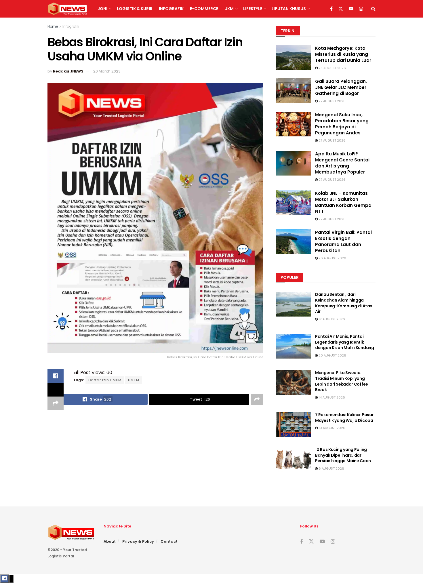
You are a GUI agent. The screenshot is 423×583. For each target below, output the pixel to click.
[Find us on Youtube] (351, 9)
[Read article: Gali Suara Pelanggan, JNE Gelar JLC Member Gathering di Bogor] (293, 90)
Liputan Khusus (289, 9)
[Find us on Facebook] (331, 9)
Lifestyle (252, 9)
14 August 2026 (331, 397)
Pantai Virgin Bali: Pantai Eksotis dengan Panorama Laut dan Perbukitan (343, 241)
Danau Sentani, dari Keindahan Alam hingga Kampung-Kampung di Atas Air (343, 303)
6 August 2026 (331, 468)
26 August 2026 (332, 258)
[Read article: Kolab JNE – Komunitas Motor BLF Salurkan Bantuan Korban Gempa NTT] (293, 202)
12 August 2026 (331, 319)
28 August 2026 (332, 68)
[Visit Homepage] (67, 9)
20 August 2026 (332, 355)
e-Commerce (204, 9)
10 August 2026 (331, 428)
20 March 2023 (107, 71)
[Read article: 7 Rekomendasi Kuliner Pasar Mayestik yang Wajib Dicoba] (293, 424)
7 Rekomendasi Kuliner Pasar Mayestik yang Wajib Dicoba (344, 417)
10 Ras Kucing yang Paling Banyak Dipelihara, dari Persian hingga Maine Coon (343, 455)
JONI (102, 9)
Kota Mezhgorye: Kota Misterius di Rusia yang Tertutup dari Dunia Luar (343, 54)
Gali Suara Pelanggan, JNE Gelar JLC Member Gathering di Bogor (341, 87)
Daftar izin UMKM (104, 380)
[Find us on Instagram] (361, 9)
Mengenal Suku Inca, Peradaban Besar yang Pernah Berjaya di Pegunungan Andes (342, 124)
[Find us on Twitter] (340, 9)
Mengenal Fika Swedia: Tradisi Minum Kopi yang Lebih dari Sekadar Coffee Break (341, 381)
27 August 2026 (332, 101)
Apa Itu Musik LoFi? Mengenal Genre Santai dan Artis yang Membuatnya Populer (342, 163)
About (110, 541)
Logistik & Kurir (135, 9)
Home (52, 26)
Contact (169, 541)
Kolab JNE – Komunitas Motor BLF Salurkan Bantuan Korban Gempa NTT (343, 202)
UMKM (133, 380)
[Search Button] (373, 9)
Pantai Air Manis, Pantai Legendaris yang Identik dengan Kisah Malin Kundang (344, 342)
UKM (229, 9)
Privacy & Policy (138, 541)
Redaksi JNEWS (68, 71)
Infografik (171, 9)
